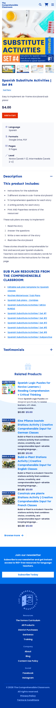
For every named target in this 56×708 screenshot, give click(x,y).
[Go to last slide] (6, 69)
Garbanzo (28, 634)
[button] (8, 69)
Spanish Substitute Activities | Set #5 (27, 327)
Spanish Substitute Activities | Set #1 (27, 313)
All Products (28, 625)
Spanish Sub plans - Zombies (23, 300)
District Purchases (28, 629)
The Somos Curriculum (28, 620)
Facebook (28, 673)
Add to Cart (10, 115)
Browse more (12, 535)
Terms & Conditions (28, 700)
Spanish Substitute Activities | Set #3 (27, 322)
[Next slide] (50, 69)
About (28, 651)
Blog (28, 656)
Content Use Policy (28, 660)
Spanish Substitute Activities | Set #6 (27, 332)
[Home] (10, 5)
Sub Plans (7, 90)
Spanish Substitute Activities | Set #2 (27, 318)
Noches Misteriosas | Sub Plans (24, 295)
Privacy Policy (28, 695)
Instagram (28, 677)
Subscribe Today (28, 574)
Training (28, 639)
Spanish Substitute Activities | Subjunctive (30, 337)
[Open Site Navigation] (52, 4)
